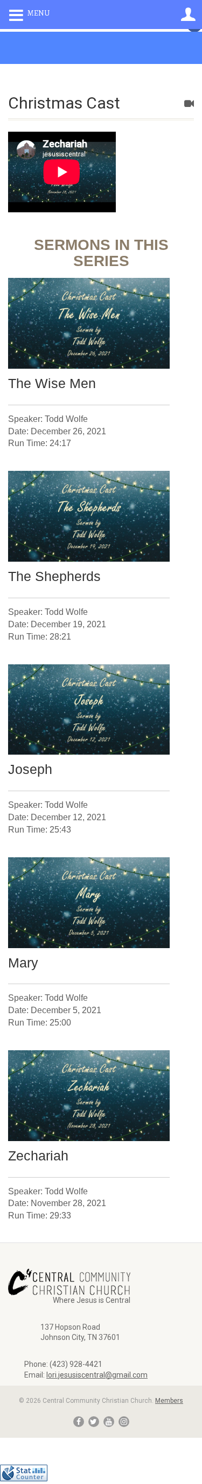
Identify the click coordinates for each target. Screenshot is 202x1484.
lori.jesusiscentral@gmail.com (97, 1375)
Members (169, 1400)
